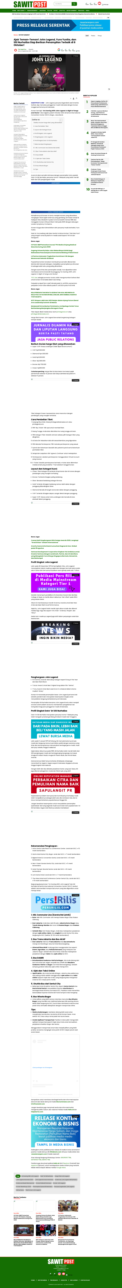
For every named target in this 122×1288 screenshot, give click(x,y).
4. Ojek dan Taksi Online (42, 158)
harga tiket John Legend (62, 1176)
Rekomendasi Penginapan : (43, 144)
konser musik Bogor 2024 (23, 1186)
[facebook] (87, 4)
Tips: (36, 169)
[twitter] (91, 4)
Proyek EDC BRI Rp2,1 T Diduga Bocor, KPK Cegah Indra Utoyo (99, 190)
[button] (71, 99)
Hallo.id (56, 1163)
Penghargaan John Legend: (44, 137)
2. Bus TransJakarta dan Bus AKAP (46, 151)
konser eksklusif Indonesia (43, 1183)
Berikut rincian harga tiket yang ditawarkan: (48, 122)
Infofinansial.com (38, 1104)
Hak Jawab (74, 1280)
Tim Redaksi (54, 1280)
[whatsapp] (105, 4)
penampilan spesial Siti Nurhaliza (42, 1186)
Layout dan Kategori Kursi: (43, 130)
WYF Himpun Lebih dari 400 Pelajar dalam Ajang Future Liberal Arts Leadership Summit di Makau (54, 301)
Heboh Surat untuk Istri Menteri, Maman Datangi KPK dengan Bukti (98, 14)
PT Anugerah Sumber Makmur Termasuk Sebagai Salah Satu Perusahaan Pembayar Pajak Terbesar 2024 (98, 145)
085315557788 (66, 1158)
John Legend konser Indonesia (44, 1179)
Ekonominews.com (63, 1102)
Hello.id (71, 1110)
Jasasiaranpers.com (39, 1154)
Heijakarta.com (37, 1112)
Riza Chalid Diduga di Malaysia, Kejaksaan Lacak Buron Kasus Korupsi (98, 181)
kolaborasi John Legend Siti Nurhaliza (66, 1179)
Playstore (66, 1163)
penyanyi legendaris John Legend (64, 1186)
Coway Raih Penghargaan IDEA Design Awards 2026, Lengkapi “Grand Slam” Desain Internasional (54, 541)
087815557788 (36, 1160)
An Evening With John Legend (30, 1176)
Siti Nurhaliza (20, 1190)
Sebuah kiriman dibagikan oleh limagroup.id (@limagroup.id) (55, 1094)
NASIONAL (43, 10)
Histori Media (42, 1280)
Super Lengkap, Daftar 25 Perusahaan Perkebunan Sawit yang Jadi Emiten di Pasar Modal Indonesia (99, 103)
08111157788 (46, 1160)
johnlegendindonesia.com (40, 314)
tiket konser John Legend (33, 1190)
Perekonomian (32, 10)
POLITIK (49, 10)
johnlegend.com (62, 312)
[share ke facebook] (63, 50)
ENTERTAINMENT (72, 10)
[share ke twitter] (67, 50)
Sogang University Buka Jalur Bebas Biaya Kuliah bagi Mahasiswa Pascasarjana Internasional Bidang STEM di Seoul (54, 251)
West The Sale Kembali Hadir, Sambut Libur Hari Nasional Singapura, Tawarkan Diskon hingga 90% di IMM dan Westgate (99, 124)
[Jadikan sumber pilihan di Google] (59, 50)
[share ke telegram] (74, 50)
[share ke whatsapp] (70, 50)
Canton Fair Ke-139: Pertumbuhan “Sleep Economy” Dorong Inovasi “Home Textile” (99, 162)
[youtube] (100, 4)
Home (14, 10)
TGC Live (34, 278)
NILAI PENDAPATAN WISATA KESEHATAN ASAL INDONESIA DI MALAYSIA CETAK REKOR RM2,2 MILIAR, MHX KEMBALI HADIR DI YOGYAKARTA (54, 295)
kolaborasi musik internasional (25, 1183)
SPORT (55, 10)
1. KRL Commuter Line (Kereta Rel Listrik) (47, 148)
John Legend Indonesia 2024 (24, 1179)
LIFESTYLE (62, 10)
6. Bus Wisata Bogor (41, 166)
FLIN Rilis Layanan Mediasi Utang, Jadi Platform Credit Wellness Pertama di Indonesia (99, 113)
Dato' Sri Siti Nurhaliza (47, 1176)
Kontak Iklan (85, 1280)
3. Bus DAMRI (39, 155)
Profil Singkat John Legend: (43, 133)
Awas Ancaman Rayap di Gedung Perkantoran (99, 154)
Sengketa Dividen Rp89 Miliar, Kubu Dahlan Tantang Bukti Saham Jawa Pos (98, 134)
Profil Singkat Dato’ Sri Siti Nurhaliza (46, 140)
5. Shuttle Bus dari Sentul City (44, 162)
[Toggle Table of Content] (60, 120)
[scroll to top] (116, 1285)
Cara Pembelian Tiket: (42, 126)
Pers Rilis (81, 10)
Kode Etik (64, 1280)
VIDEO (87, 10)
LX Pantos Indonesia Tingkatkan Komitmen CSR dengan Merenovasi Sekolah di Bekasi (52, 257)
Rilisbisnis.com (55, 1152)
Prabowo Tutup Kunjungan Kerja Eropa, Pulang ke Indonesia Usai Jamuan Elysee (99, 171)
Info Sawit (21, 10)
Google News (61, 1168)
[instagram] (96, 4)
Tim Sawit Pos (22, 49)
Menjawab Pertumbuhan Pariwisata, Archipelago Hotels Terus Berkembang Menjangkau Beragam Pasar (55, 307)
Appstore (34, 1165)
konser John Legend (59, 1183)
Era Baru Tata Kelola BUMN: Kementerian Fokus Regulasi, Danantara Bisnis (51, 14)
